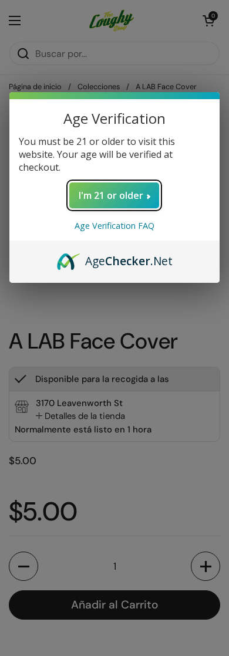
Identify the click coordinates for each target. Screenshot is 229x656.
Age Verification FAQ (114, 225)
